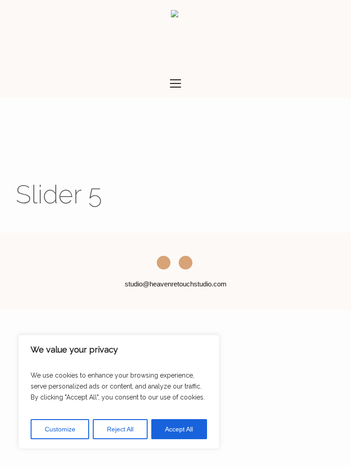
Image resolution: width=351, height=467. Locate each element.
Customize (60, 429)
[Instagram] (163, 263)
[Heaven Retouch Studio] (174, 15)
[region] (118, 392)
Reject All (120, 429)
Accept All (179, 429)
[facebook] (185, 263)
